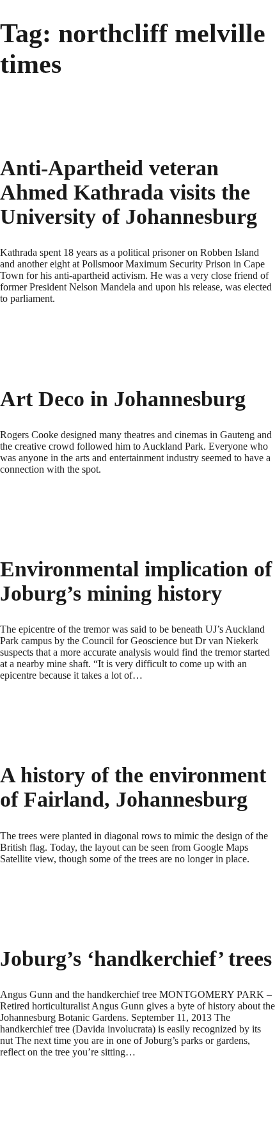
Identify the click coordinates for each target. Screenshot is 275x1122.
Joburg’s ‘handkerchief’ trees (136, 958)
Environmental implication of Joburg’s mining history (136, 581)
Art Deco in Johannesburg (123, 399)
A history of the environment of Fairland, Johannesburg (133, 787)
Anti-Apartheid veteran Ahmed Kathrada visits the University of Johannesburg (128, 192)
